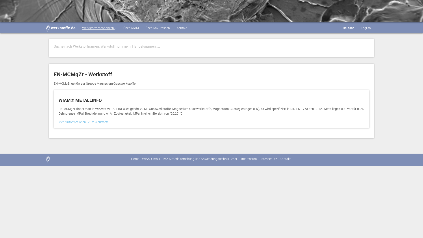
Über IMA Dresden (157, 28)
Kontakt (181, 28)
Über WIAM (131, 28)
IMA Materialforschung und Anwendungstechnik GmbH (200, 159)
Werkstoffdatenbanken (98, 28)
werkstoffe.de (63, 28)
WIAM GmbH (151, 159)
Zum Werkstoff (98, 122)
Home (135, 159)
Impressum (249, 159)
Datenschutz (268, 159)
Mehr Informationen (73, 122)
